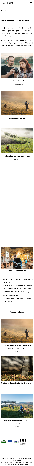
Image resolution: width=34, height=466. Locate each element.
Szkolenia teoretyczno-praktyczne (17, 156)
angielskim (27, 238)
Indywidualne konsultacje (17, 81)
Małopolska (22, 452)
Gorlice (16, 452)
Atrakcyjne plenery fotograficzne (15, 221)
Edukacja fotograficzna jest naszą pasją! (16, 20)
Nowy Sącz (9, 452)
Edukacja (10, 10)
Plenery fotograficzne (17, 118)
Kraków (3, 452)
